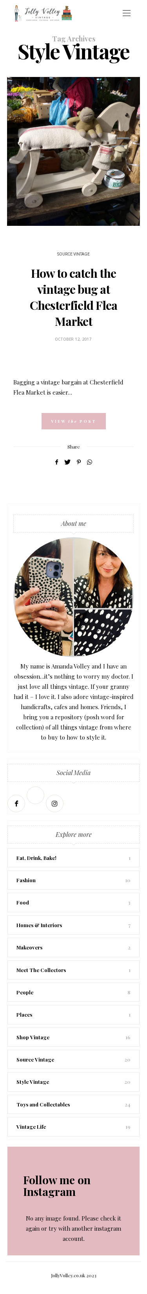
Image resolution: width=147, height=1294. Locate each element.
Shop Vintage (32, 1037)
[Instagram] (55, 803)
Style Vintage (32, 1081)
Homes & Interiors (39, 925)
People (24, 992)
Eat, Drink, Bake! (36, 857)
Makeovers (29, 947)
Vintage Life (31, 1126)
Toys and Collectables (43, 1104)
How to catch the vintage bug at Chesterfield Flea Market (73, 297)
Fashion (26, 880)
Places (24, 1014)
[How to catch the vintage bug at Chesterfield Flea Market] (73, 151)
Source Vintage (73, 254)
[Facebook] (17, 803)
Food (22, 902)
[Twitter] (36, 803)
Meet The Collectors (41, 970)
